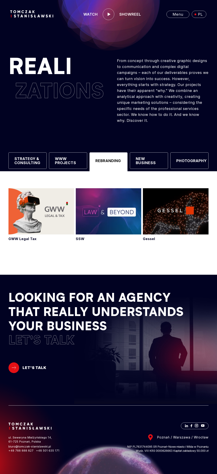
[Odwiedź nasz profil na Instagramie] (196, 426)
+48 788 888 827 (21, 450)
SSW (108, 214)
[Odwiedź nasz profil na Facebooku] (191, 426)
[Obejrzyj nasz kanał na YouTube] (202, 426)
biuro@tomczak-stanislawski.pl (29, 446)
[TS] (31, 14)
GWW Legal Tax (41, 214)
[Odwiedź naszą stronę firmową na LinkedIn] (186, 426)
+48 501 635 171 (48, 450)
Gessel (176, 214)
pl (200, 14)
